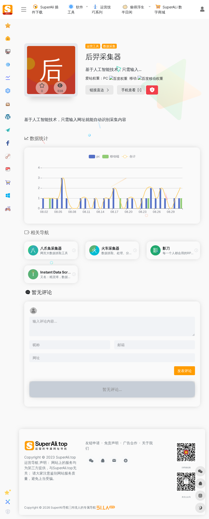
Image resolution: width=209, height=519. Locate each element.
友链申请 (92, 443)
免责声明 (111, 443)
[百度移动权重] (150, 78)
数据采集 (109, 46)
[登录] (202, 10)
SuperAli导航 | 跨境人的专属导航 (73, 507)
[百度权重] (118, 78)
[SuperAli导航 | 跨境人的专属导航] (47, 446)
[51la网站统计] (106, 507)
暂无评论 (42, 292)
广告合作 (130, 443)
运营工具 (93, 46)
